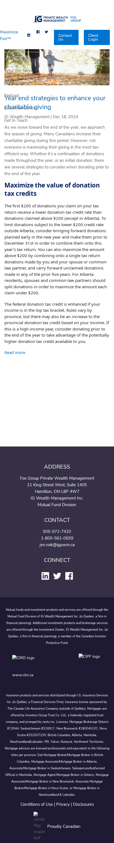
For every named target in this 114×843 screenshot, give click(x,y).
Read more (14, 352)
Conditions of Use (36, 804)
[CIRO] (40, 661)
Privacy (63, 804)
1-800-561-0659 (57, 538)
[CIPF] (90, 661)
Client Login (93, 37)
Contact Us (65, 37)
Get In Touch (16, 120)
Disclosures (83, 804)
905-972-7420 (57, 531)
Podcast (11, 95)
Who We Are (16, 58)
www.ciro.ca (22, 675)
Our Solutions (16, 83)
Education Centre (20, 108)
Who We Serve (18, 70)
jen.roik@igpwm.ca (57, 545)
